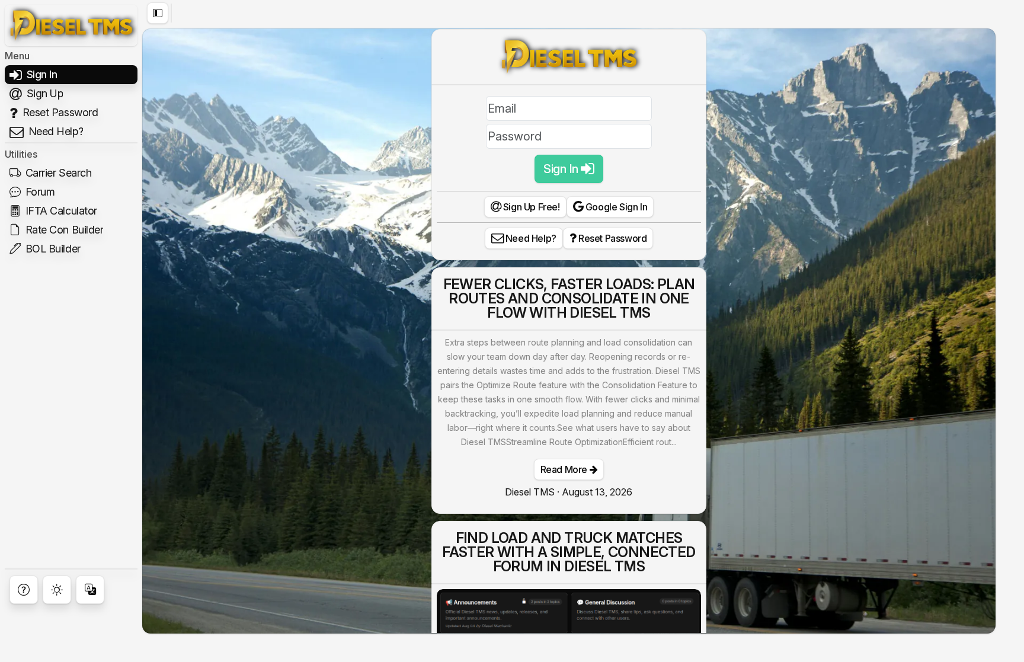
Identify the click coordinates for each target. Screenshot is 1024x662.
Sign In (562, 169)
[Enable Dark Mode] (57, 589)
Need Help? (529, 238)
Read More (565, 469)
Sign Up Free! (530, 207)
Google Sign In (615, 207)
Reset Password (611, 238)
